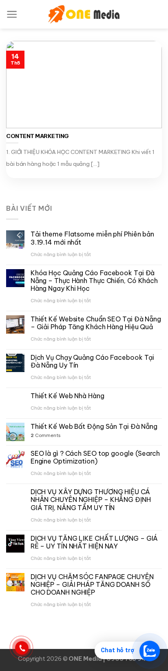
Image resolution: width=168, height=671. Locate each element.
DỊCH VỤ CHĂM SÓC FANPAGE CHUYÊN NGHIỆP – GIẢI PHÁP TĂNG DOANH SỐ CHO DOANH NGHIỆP (92, 584)
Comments (46, 435)
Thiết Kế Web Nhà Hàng (67, 396)
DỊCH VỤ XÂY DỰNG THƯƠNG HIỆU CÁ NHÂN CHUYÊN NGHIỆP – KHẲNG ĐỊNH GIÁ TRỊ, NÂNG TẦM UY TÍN (91, 499)
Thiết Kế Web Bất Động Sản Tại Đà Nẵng (94, 426)
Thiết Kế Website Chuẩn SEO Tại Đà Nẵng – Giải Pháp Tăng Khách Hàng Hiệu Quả (96, 323)
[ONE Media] (84, 14)
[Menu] (12, 14)
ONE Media (86, 658)
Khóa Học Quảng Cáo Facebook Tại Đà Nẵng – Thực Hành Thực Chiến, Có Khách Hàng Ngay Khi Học (94, 280)
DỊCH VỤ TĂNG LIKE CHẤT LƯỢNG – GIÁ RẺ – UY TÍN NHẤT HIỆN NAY (94, 542)
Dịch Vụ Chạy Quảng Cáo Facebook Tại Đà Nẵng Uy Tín (93, 361)
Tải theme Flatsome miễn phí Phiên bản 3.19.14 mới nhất (92, 238)
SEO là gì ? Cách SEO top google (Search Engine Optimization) (95, 457)
